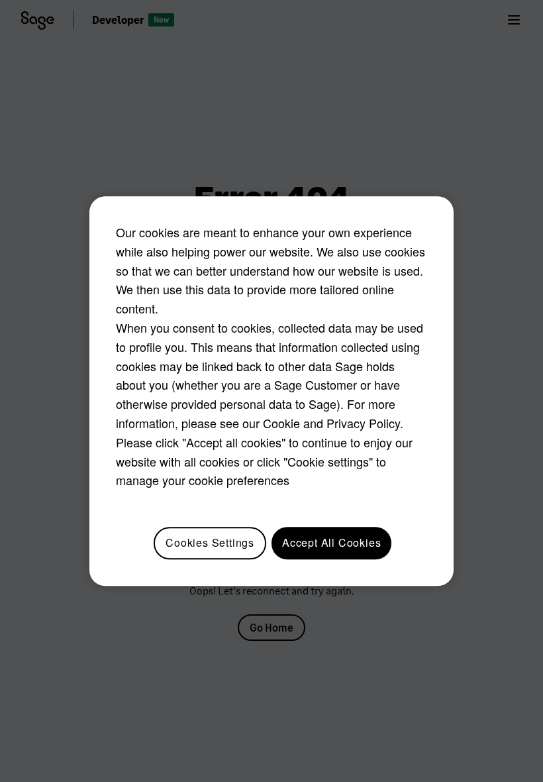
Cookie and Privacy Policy (331, 422)
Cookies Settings (210, 542)
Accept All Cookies (331, 542)
